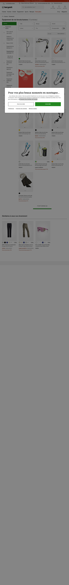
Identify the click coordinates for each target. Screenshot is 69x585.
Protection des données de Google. (28, 99)
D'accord (48, 104)
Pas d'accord (21, 104)
